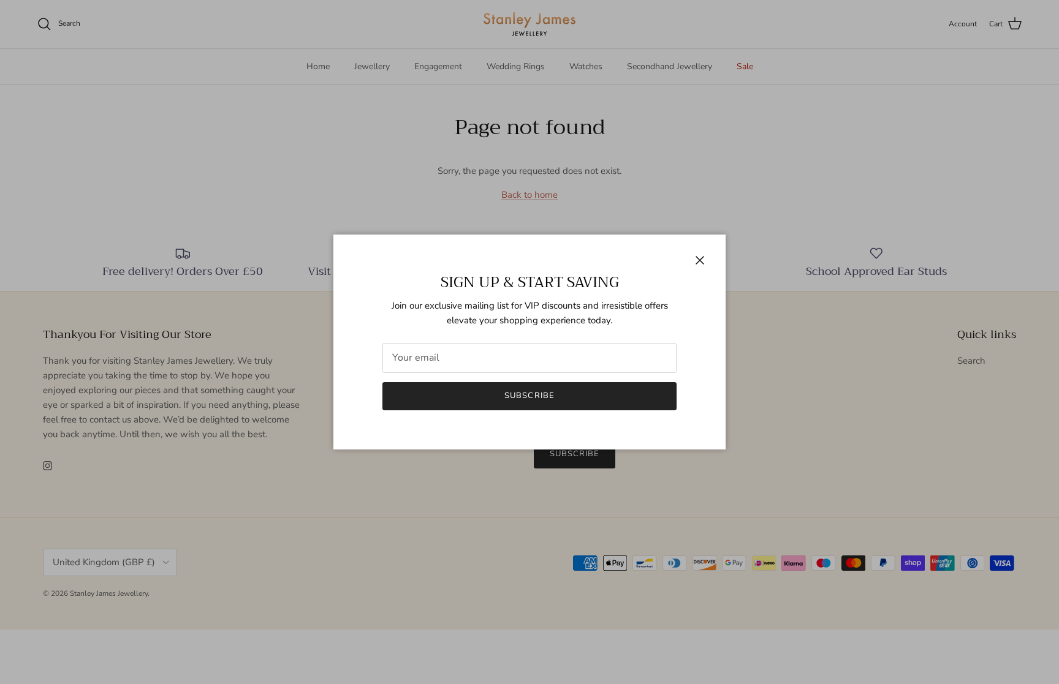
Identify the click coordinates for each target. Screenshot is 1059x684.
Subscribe (529, 395)
